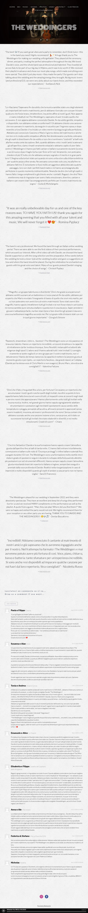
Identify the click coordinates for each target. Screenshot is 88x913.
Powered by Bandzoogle (44, 906)
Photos (43, 7)
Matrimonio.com (44, 88)
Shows (34, 7)
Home (12, 7)
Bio (18, 7)
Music (25, 7)
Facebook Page (45, 227)
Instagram (44, 521)
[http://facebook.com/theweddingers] (41, 39)
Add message (11, 603)
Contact (61, 7)
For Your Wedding (44, 10)
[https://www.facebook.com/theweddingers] (46, 897)
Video (51, 7)
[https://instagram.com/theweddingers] (47, 39)
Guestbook (73, 7)
